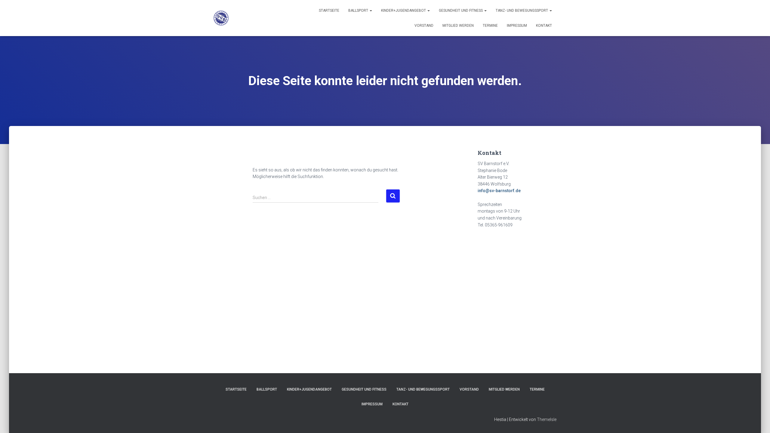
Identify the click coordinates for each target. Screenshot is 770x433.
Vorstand (423, 25)
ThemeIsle (546, 419)
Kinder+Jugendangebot (404, 10)
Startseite (329, 10)
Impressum (517, 25)
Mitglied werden (458, 25)
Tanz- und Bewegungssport (522, 10)
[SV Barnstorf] (221, 18)
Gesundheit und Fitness (461, 10)
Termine (490, 25)
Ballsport (358, 10)
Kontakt (544, 25)
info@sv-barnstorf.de (499, 190)
